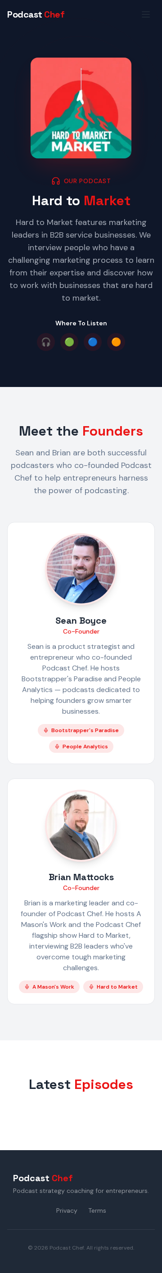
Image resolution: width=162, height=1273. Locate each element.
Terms (97, 1210)
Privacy (66, 1210)
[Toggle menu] (146, 14)
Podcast (35, 14)
